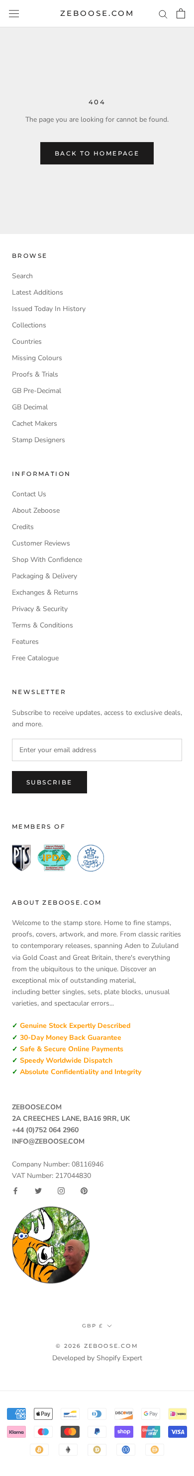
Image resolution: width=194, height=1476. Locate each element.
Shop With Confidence (47, 559)
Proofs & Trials (35, 374)
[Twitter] (38, 1190)
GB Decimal (30, 407)
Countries (27, 341)
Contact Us (29, 494)
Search (22, 276)
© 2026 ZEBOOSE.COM (97, 1345)
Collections (29, 325)
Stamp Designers (38, 440)
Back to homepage (97, 153)
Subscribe (49, 782)
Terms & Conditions (42, 625)
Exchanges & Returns (45, 592)
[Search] (163, 13)
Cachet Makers (34, 423)
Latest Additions (37, 292)
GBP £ (92, 1325)
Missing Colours (37, 358)
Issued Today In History (49, 308)
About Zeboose (36, 510)
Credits (23, 527)
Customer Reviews (41, 543)
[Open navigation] (14, 13)
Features (25, 641)
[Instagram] (61, 1190)
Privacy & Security (40, 609)
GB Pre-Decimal (36, 390)
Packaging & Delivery (44, 576)
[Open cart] (181, 13)
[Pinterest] (84, 1190)
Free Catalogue (35, 658)
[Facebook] (15, 1190)
